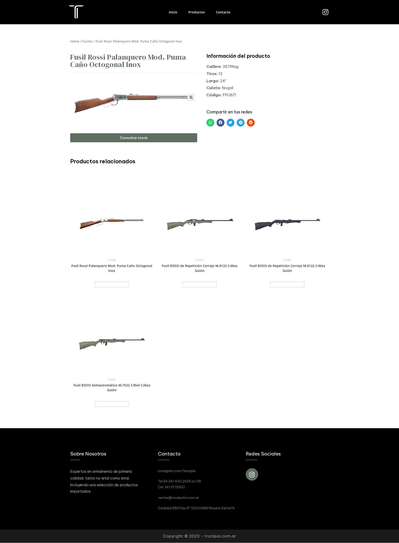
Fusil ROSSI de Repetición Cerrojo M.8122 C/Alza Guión (199, 268)
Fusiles (87, 41)
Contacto (223, 12)
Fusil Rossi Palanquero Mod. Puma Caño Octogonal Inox (111, 268)
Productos (196, 12)
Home (74, 41)
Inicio (173, 12)
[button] (133, 137)
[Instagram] (325, 12)
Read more (111, 285)
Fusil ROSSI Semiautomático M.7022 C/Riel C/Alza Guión (111, 387)
